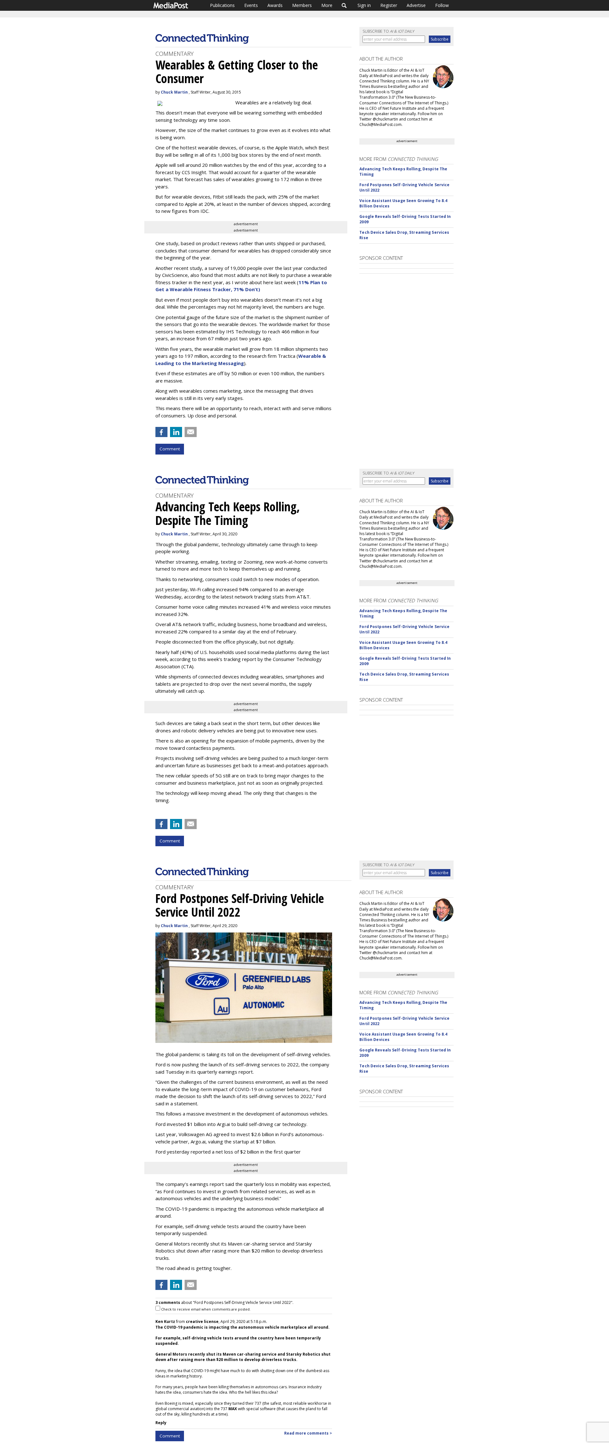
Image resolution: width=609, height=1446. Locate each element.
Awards (275, 5)
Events (251, 5)
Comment (170, 449)
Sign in (364, 5)
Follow (442, 5)
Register (388, 5)
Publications (222, 5)
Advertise (416, 5)
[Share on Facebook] (161, 432)
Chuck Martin (174, 92)
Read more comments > (308, 1433)
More (326, 5)
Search (344, 5)
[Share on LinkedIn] (176, 432)
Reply (161, 1422)
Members (302, 5)
